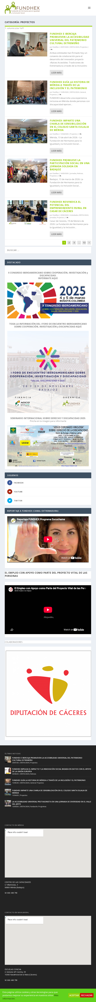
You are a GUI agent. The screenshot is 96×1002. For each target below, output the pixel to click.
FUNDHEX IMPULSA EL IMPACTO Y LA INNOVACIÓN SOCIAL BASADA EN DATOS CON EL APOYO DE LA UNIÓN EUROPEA (51, 770)
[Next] (86, 693)
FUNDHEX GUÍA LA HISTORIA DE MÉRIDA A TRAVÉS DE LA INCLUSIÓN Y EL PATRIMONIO (70, 85)
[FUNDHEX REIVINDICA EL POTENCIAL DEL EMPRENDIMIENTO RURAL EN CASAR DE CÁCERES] (27, 212)
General (83, 92)
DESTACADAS (74, 47)
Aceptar (74, 995)
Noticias (80, 173)
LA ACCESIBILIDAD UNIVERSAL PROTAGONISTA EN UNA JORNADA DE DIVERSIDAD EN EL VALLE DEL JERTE (51, 802)
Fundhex (56, 47)
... (79, 242)
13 (84, 242)
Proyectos (83, 47)
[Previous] (10, 693)
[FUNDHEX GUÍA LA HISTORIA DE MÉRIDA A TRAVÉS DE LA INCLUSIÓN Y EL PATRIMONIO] (27, 93)
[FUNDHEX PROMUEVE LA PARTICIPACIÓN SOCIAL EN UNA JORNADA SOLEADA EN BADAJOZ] (27, 171)
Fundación (34, 806)
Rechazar (86, 995)
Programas (42, 806)
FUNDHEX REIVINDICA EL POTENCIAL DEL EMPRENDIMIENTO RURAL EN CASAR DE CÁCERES (68, 206)
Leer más (56, 72)
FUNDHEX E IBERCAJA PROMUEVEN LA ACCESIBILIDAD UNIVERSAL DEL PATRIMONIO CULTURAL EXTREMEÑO (69, 38)
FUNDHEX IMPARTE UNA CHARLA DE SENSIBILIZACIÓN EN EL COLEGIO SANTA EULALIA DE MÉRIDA (69, 125)
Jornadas (73, 173)
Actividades (74, 215)
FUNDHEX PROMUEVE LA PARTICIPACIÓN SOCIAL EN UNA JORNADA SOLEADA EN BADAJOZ (70, 164)
